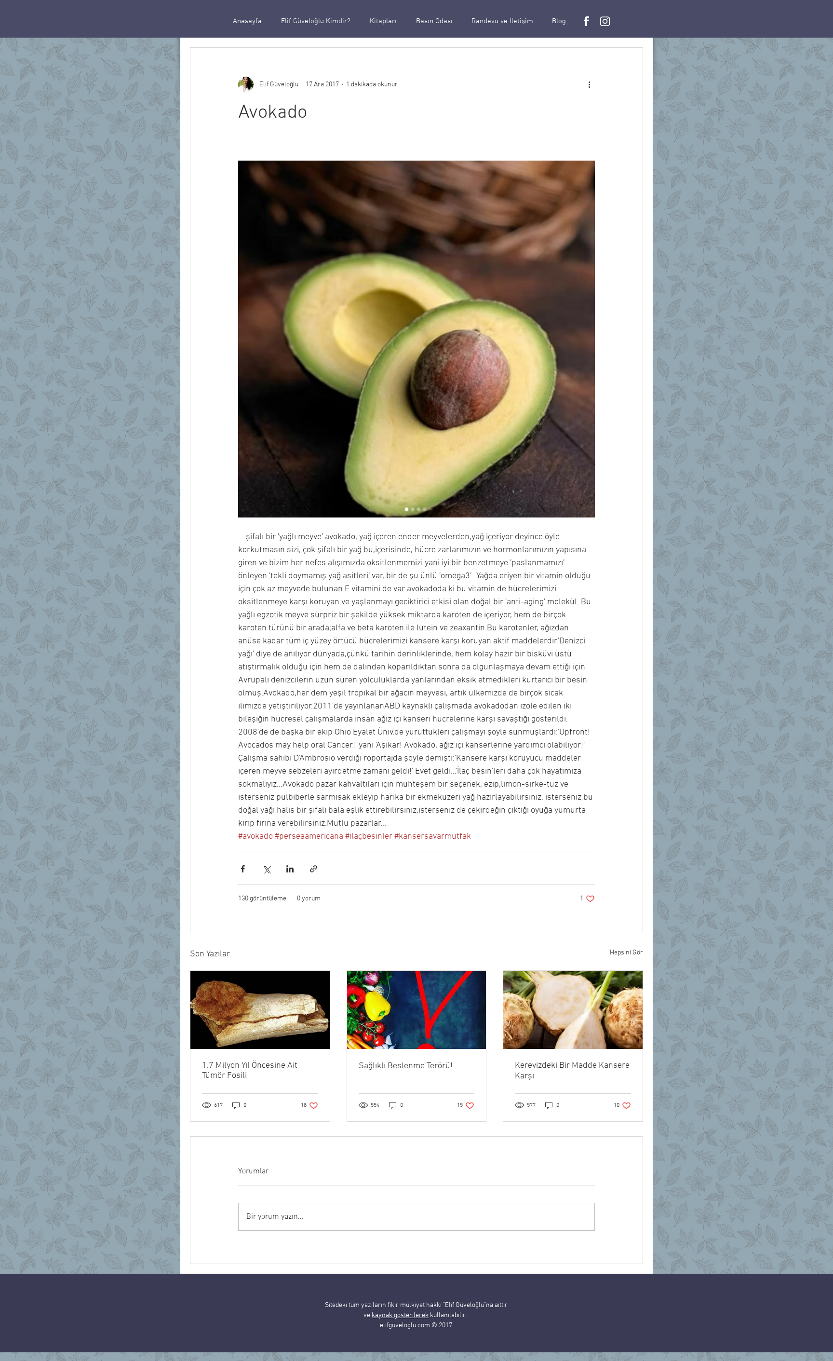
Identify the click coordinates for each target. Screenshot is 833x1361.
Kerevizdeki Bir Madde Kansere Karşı (572, 1071)
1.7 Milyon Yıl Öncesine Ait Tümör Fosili (249, 1071)
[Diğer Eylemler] (589, 84)
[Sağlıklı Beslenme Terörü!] (416, 1010)
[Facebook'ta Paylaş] (242, 868)
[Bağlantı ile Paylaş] (313, 868)
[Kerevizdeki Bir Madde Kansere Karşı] (573, 1010)
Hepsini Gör (626, 953)
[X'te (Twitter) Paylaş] (266, 868)
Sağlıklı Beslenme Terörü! (406, 1066)
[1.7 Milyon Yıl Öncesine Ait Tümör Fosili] (260, 1010)
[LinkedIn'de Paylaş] (290, 868)
